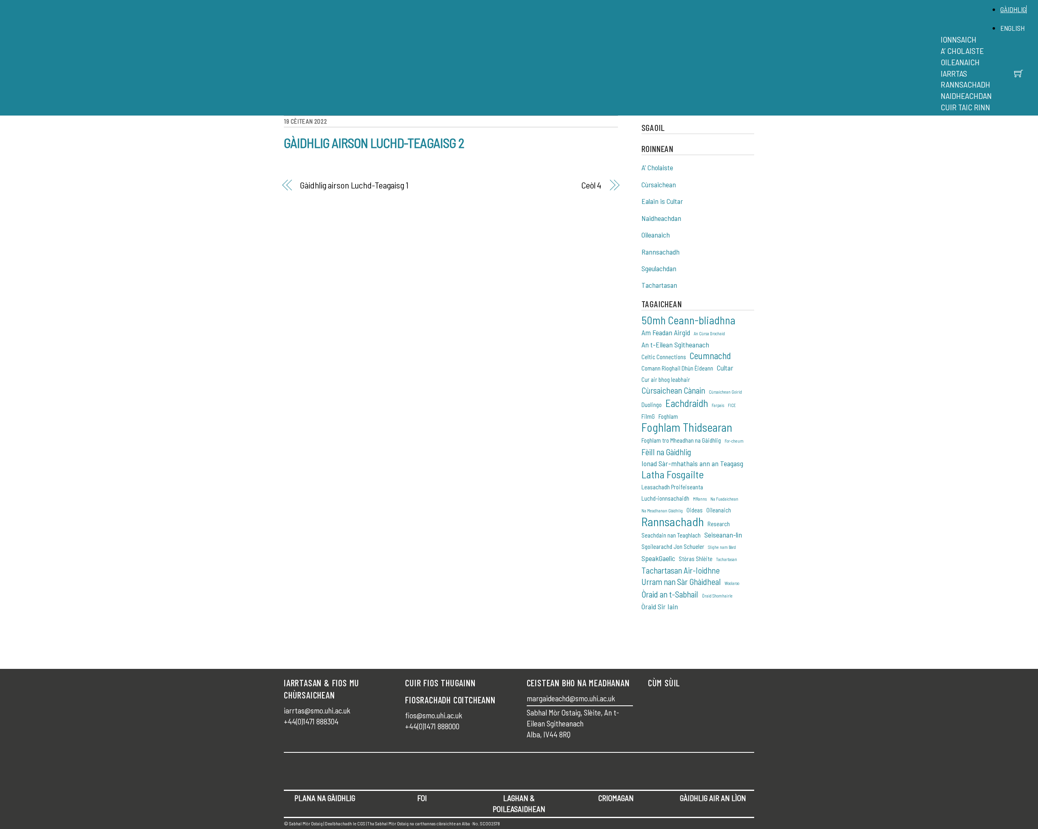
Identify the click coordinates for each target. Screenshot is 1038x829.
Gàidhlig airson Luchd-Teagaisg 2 (374, 143)
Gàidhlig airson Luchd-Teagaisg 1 (354, 185)
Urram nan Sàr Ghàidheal (681, 581)
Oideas (694, 510)
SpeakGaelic (658, 558)
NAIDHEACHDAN (966, 96)
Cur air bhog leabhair (665, 379)
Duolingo (651, 404)
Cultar (725, 367)
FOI (422, 798)
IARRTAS (954, 73)
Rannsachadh (660, 251)
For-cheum (734, 440)
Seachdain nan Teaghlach (671, 535)
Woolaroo (732, 583)
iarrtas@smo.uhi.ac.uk (317, 710)
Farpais (718, 405)
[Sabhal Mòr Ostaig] (517, 67)
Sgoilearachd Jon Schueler (672, 546)
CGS (361, 823)
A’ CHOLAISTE (962, 51)
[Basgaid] (1018, 73)
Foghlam (668, 416)
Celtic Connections (663, 356)
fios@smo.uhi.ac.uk (433, 715)
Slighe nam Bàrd (722, 547)
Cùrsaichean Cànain (673, 390)
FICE (732, 405)
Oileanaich (655, 234)
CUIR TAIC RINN (965, 107)
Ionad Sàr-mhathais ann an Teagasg (692, 463)
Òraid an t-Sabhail (669, 594)
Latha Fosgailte (672, 474)
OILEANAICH (960, 62)
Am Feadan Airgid (665, 332)
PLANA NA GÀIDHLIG (324, 798)
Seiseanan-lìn (723, 534)
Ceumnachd (710, 355)
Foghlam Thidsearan (686, 427)
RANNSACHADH (965, 84)
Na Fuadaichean (724, 498)
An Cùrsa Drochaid (709, 333)
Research (719, 523)
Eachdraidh (686, 403)
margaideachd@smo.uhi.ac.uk (571, 698)
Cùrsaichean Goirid (725, 391)
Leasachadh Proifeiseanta (672, 487)
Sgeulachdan (658, 268)
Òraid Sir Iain (659, 606)
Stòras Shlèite (695, 558)
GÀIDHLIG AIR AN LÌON (713, 798)
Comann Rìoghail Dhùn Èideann (677, 368)
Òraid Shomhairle (717, 595)
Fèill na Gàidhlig (666, 452)
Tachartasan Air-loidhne (680, 570)
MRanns (700, 498)
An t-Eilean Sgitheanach (675, 344)
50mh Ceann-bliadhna (688, 320)
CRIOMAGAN (616, 798)
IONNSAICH (958, 39)
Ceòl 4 (591, 185)
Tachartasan (659, 285)
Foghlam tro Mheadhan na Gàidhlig (681, 440)
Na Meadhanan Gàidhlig (662, 510)
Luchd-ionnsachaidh (665, 498)
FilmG (648, 416)
